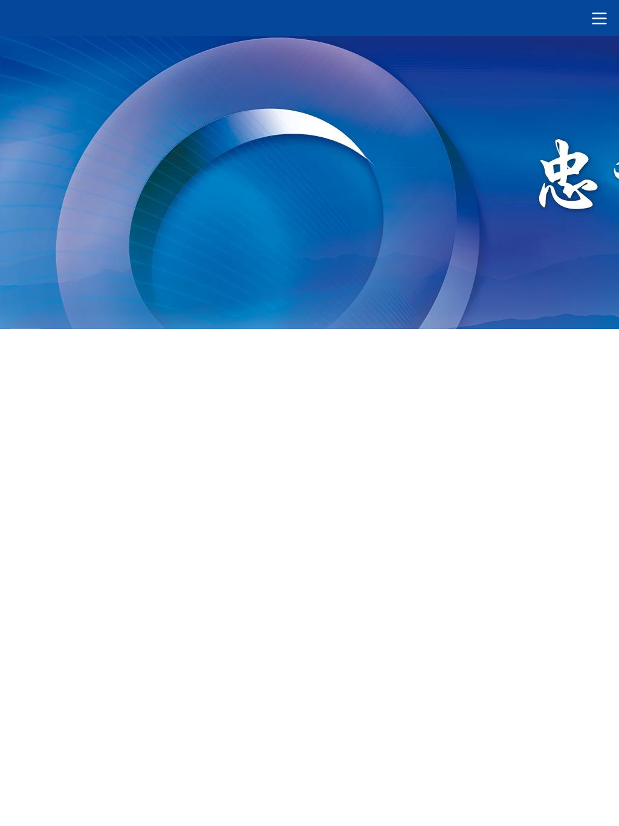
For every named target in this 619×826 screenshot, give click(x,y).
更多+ (248, 259)
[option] (309, 114)
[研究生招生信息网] (309, 18)
